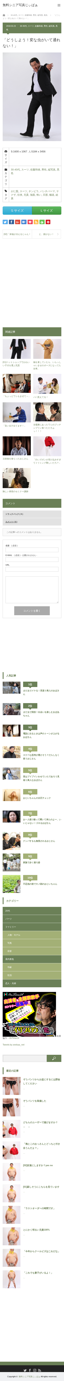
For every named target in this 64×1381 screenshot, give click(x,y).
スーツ (31, 26)
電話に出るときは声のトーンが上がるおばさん (41, 735)
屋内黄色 (9, 959)
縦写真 (52, 26)
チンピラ (34, 191)
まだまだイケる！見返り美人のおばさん (41, 692)
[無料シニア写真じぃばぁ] (20, 5)
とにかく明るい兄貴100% (36, 1229)
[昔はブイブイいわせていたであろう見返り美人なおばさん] (11, 776)
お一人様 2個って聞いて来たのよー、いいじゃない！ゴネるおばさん (42, 821)
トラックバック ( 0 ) (14, 514)
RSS (39, 1370)
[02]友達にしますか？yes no (38, 1165)
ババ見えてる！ (40, 397)
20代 (7, 911)
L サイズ (47, 210)
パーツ (8, 919)
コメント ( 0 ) (11, 522)
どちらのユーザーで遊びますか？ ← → (41, 1124)
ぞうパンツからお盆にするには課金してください (41, 1081)
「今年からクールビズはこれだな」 (41, 1251)
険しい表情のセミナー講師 (15, 491)
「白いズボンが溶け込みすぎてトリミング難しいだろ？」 (47, 461)
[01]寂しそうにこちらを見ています (41, 1186)
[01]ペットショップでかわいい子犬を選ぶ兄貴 (16, 364)
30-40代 (23, 26)
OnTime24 (14, 1038)
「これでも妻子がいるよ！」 (38, 1272)
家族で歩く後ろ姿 (31, 862)
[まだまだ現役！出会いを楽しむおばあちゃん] (11, 712)
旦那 (45, 194)
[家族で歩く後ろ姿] (11, 862)
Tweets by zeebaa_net (13, 1044)
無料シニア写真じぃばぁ (29, 1376)
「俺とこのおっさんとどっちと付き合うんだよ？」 (41, 1146)
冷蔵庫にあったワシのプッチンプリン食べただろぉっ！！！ (47, 427)
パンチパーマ (47, 191)
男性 (46, 26)
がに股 (14, 191)
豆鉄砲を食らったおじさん (15, 458)
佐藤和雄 (39, 26)
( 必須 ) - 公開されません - (21, 555)
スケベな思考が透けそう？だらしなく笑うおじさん (41, 757)
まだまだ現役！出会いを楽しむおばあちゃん (41, 714)
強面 (32, 194)
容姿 (9, 951)
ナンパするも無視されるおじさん (39, 841)
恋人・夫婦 (10, 983)
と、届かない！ (46, 234)
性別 (9, 975)
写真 (9, 943)
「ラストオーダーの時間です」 (39, 1208)
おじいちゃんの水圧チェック (37, 798)
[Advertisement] (32, 280)
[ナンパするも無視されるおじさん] (11, 841)
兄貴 (26, 194)
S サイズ (17, 210)
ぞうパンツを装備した (34, 1101)
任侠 (19, 194)
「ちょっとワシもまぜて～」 (16, 396)
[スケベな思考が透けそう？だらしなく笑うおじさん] (11, 755)
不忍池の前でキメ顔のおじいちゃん (40, 884)
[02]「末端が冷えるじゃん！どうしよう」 (17, 235)
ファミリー (10, 927)
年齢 (9, 967)
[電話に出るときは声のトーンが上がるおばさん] (11, 734)
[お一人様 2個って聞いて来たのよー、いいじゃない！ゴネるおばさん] (11, 819)
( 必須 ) (12, 546)
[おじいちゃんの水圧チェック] (11, 798)
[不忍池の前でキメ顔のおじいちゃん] (11, 884)
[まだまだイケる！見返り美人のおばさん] (11, 691)
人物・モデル (13, 935)
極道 (51, 194)
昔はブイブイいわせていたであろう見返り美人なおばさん (41, 778)
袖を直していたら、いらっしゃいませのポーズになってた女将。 (47, 365)
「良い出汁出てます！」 (14, 426)
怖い (38, 194)
